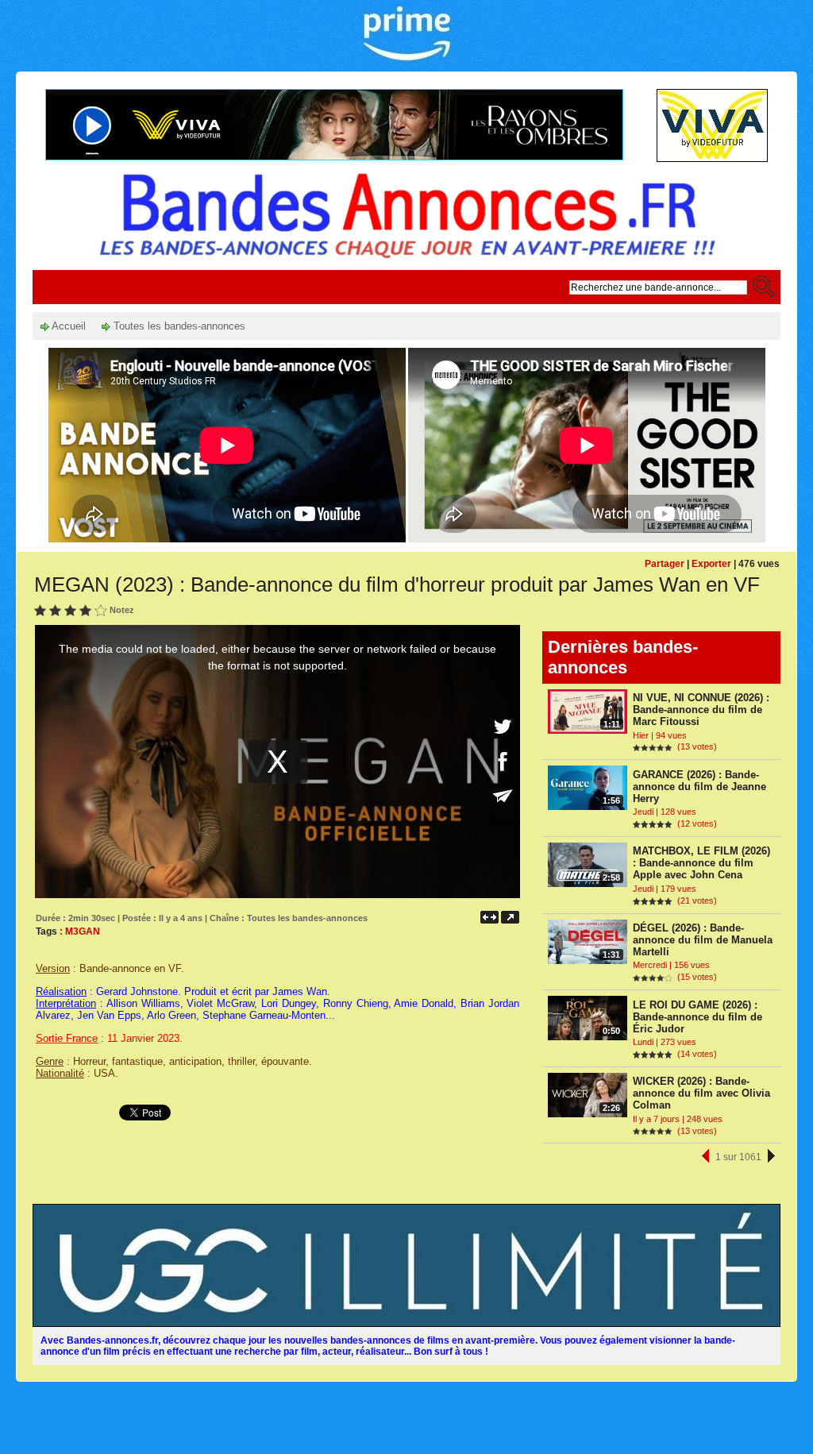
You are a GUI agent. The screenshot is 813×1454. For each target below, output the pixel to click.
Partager (664, 563)
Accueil (67, 326)
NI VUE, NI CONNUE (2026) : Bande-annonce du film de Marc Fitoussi (701, 709)
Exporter (711, 563)
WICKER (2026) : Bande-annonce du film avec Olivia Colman (701, 1093)
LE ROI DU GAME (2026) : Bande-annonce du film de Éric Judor (697, 1017)
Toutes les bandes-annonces (177, 326)
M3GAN (82, 931)
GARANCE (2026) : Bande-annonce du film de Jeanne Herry (699, 786)
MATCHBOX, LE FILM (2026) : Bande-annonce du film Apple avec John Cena (701, 863)
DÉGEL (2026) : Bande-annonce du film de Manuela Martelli (703, 940)
